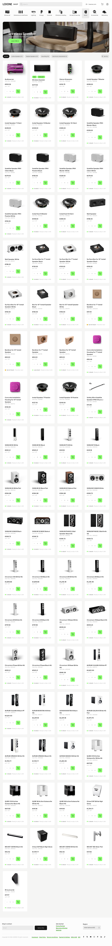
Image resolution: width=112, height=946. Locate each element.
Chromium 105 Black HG (41, 577)
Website (58, 930)
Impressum (35, 937)
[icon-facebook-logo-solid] (83, 938)
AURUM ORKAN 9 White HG (14, 756)
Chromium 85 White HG (68, 577)
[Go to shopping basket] (102, 4)
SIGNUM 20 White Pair (13, 488)
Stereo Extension (65, 79)
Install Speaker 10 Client (68, 123)
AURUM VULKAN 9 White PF (97, 665)
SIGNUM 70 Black (93, 445)
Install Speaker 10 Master (41, 123)
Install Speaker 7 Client (13, 123)
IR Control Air (10, 890)
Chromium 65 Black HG (40, 620)
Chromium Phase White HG (15, 665)
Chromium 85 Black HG (95, 577)
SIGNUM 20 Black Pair (40, 488)
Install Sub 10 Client (66, 214)
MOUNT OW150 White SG (68, 847)
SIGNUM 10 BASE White (95, 488)
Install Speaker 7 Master (95, 79)
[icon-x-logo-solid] (87, 938)
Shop (15, 4)
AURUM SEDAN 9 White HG (69, 756)
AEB (79, 937)
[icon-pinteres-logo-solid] (97, 938)
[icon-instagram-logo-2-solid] (94, 938)
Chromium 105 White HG (14, 577)
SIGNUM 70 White (65, 445)
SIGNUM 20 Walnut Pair (68, 488)
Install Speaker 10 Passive (68, 397)
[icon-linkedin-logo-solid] (101, 938)
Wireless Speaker (38, 80)
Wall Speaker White (12, 259)
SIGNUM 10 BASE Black (13, 531)
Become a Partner (61, 928)
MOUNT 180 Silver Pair (95, 847)
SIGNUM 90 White (11, 445)
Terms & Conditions (52, 937)
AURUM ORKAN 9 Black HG (41, 756)
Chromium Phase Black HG (42, 665)
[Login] (107, 4)
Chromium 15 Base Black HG (97, 620)
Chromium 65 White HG (13, 620)
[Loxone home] (7, 4)
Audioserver (9, 79)
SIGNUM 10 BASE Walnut (41, 531)
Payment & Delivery (64, 937)
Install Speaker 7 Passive (41, 397)
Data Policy (42, 937)
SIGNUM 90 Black (38, 445)
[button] (56, 37)
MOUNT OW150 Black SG (14, 847)
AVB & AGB (74, 937)
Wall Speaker (91, 214)
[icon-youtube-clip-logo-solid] (90, 938)
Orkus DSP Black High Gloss (42, 847)
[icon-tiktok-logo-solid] (104, 938)
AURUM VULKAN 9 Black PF (14, 711)
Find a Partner (60, 926)
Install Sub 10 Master (39, 214)
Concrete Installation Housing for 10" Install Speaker (13, 400)
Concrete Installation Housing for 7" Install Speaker (94, 352)
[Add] (18, 91)
